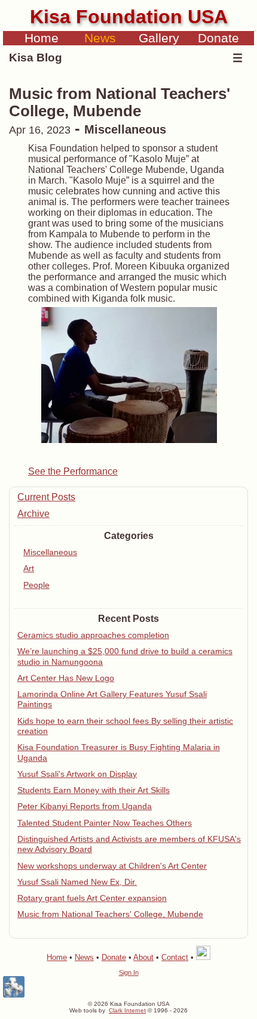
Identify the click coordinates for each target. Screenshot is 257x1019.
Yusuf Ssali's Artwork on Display (77, 774)
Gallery (159, 38)
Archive (33, 514)
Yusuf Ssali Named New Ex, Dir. (77, 882)
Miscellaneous (50, 552)
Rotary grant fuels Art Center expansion (92, 898)
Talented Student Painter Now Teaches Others (104, 823)
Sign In (129, 972)
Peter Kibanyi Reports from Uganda (84, 806)
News (100, 38)
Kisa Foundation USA (129, 16)
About (143, 957)
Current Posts (46, 497)
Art (28, 568)
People (36, 585)
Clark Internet (127, 1010)
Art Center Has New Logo (65, 678)
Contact (174, 957)
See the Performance (73, 471)
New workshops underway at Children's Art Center (112, 866)
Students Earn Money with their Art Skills (93, 790)
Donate (218, 38)
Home (42, 38)
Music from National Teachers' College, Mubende (110, 914)
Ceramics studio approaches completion (93, 635)
